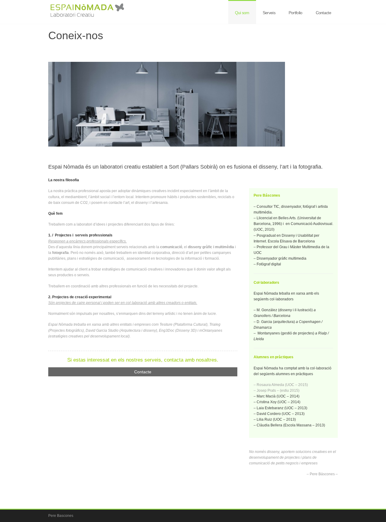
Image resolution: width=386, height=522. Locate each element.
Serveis (269, 12)
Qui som (242, 12)
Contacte (323, 12)
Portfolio (295, 12)
